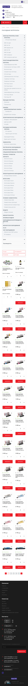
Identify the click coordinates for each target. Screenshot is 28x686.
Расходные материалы (10, 127)
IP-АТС (4, 228)
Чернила (6, 129)
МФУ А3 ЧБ (14, 50)
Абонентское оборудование (11, 225)
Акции (3, 592)
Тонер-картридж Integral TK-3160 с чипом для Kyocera (7, 449)
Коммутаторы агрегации (14, 202)
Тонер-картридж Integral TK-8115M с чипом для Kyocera (19, 368)
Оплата (4, 601)
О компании (5, 588)
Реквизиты (4, 590)
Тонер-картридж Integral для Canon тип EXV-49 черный (7, 502)
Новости (4, 586)
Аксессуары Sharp (14, 190)
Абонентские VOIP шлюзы (14, 232)
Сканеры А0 (15, 111)
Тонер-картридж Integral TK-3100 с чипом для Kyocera (19, 421)
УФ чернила (15, 131)
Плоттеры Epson (14, 86)
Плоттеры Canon (14, 83)
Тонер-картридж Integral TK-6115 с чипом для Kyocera (7, 475)
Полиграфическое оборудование (13, 117)
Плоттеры (6, 62)
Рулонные (14, 102)
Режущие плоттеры (8, 100)
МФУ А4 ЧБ (14, 45)
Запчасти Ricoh (14, 166)
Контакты (4, 594)
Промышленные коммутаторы (14, 204)
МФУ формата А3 (14, 47)
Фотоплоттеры (14, 69)
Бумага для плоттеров (14, 139)
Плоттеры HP (14, 97)
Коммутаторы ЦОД (14, 200)
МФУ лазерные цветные (14, 57)
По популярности (18, 251)
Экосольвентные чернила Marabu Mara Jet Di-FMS (7, 269)
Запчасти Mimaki (14, 163)
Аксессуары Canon (14, 180)
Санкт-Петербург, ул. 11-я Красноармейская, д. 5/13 (10, 657)
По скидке (17, 254)
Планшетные (14, 104)
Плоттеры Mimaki (14, 94)
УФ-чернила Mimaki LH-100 (7, 290)
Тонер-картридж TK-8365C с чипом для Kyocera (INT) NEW (7, 554)
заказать (20, 302)
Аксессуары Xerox (14, 192)
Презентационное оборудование (13, 173)
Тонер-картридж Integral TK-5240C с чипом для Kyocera (7, 316)
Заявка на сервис (6, 610)
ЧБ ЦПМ (14, 124)
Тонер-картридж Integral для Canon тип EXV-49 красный (7, 528)
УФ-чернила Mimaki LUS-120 (19, 269)
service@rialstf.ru (8, 669)
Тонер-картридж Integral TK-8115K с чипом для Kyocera (19, 342)
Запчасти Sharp (14, 168)
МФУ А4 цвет (14, 43)
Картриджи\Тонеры (14, 136)
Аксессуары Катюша (14, 195)
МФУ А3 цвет (14, 52)
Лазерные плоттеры (14, 81)
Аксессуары (6, 178)
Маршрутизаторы (8, 215)
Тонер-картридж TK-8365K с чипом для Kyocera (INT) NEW (19, 554)
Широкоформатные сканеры (12, 109)
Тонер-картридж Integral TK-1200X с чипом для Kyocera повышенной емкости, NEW (7, 422)
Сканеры (5, 107)
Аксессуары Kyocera (14, 183)
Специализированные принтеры (13, 152)
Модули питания (14, 212)
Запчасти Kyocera (14, 161)
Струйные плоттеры (14, 79)
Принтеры (7, 37)
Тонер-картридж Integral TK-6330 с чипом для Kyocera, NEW (19, 476)
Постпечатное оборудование (12, 147)
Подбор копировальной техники (10, 612)
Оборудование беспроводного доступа (12, 220)
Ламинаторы (7, 142)
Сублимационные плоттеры (14, 76)
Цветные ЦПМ (14, 122)
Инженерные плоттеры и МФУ (14, 67)
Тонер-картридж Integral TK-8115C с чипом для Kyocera (7, 368)
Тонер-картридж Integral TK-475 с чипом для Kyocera (19, 449)
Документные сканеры (14, 114)
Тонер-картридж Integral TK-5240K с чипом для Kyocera (19, 290)
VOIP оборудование (9, 230)
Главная (3, 27)
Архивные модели (8, 217)
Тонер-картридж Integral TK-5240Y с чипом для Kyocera (7, 342)
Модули (5, 210)
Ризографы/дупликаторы (10, 60)
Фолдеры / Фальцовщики (14, 119)
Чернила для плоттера (15, 133)
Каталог (7, 27)
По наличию (5, 254)
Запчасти (6, 156)
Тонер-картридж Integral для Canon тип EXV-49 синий (19, 502)
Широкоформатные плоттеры (14, 92)
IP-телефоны (14, 234)
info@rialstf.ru (8, 12)
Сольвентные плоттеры (14, 71)
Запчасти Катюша (14, 170)
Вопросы (4, 605)
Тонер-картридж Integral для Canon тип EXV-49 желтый (19, 528)
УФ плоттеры (14, 74)
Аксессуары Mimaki (14, 185)
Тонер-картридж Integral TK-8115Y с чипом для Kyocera (7, 394)
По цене (4, 251)
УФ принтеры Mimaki (15, 39)
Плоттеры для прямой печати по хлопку (14, 89)
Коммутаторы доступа (14, 207)
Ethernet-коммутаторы (10, 197)
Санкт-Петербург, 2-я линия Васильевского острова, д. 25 (11, 661)
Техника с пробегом (9, 154)
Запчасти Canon (14, 158)
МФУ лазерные (14, 55)
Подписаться (21, 651)
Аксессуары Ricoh (14, 188)
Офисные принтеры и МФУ (11, 35)
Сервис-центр (5, 608)
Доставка (4, 603)
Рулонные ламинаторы (14, 144)
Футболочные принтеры (10, 149)
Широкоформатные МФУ (14, 64)
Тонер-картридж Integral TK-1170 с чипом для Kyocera (19, 394)
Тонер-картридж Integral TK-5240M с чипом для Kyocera (19, 316)
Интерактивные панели (14, 175)
